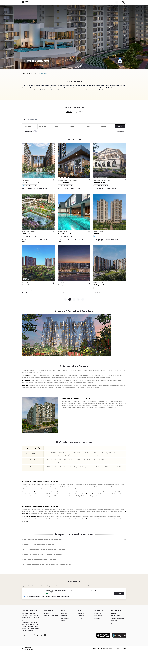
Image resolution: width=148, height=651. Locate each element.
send (119, 593)
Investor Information (116, 615)
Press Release (98, 615)
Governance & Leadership (117, 618)
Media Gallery (98, 618)
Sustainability (65, 618)
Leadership (64, 615)
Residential (81, 613)
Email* (70, 590)
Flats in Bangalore (42, 73)
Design (63, 620)
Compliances (114, 620)
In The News (97, 613)
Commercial (81, 615)
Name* (25, 590)
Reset (120, 126)
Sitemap (123, 648)
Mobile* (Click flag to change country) (56, 591)
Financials (113, 613)
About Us (64, 613)
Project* (93, 590)
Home (23, 73)
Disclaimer (116, 648)
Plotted (80, 618)
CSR (112, 623)
